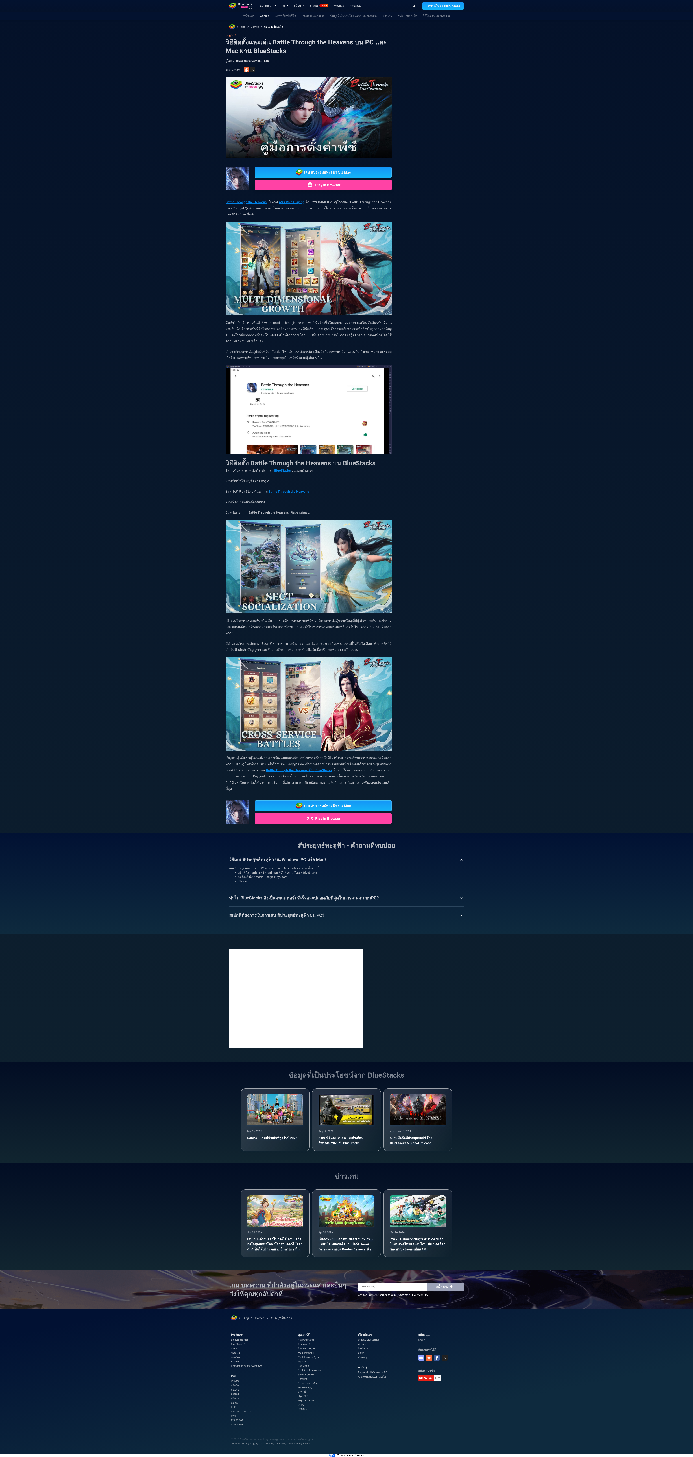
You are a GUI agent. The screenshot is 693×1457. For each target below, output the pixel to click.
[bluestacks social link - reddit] (429, 1358)
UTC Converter (306, 1409)
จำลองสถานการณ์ (241, 1411)
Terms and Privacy (240, 1443)
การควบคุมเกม (306, 1339)
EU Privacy (281, 1443)
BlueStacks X (447, 414)
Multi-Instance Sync (308, 1357)
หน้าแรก (248, 16)
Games (264, 16)
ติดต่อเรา (363, 1348)
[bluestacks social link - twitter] (445, 1358)
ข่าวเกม (387, 16)
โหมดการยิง (304, 1344)
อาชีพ (361, 1352)
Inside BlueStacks (313, 16)
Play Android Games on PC (372, 1372)
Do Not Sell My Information (301, 1443)
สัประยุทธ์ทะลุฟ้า (273, 26)
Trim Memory (305, 1387)
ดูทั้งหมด (441, 381)
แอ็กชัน (235, 1385)
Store (318, 5)
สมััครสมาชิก (445, 1286)
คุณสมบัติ (265, 5)
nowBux (235, 1357)
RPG (445, 406)
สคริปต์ (302, 1391)
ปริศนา (235, 1398)
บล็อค (297, 5)
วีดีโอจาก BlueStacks (436, 16)
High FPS (303, 1396)
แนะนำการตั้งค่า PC (424, 406)
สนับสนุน (355, 5)
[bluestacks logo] (240, 5)
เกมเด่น (235, 1381)
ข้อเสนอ (235, 1352)
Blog (242, 26)
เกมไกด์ (415, 80)
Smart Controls (306, 1374)
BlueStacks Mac (239, 1339)
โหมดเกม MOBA (307, 1348)
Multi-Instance (305, 1352)
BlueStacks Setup (423, 414)
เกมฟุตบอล (237, 1424)
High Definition (306, 1400)
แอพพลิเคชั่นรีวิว (285, 16)
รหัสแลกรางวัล (407, 16)
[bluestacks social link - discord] (421, 1358)
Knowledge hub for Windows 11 (248, 1365)
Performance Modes (309, 1383)
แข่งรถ (234, 1402)
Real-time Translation (309, 1370)
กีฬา (233, 1415)
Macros (302, 1361)
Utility (301, 1404)
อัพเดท (421, 1339)
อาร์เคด (235, 1394)
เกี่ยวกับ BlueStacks (368, 1339)
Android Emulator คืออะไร (372, 1376)
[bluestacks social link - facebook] (437, 1358)
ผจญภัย (235, 1389)
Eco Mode (303, 1365)
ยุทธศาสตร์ (237, 1420)
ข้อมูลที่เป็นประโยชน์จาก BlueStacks (353, 16)
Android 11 (237, 1361)
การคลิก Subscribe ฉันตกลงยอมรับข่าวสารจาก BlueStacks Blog (393, 1295)
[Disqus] (296, 998)
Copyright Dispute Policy (262, 1443)
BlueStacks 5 (238, 1344)
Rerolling (302, 1378)
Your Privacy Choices (350, 1455)
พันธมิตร (339, 5)
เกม (282, 5)
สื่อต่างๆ (362, 1357)
